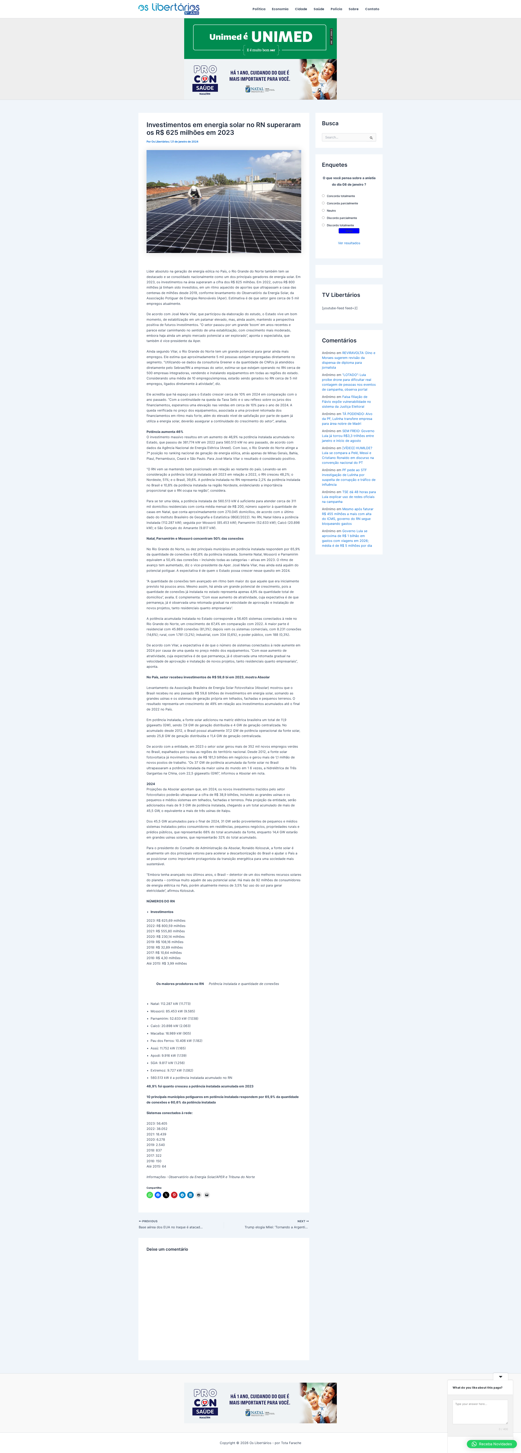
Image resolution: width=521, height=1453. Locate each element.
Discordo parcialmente (342, 218)
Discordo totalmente (340, 225)
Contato (372, 9)
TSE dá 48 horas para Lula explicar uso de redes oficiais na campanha (349, 497)
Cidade (301, 9)
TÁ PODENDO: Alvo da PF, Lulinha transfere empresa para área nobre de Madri (347, 419)
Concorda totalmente (341, 196)
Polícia (336, 9)
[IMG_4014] (260, 79)
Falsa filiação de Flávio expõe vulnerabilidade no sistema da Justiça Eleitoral (346, 401)
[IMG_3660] (260, 38)
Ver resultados (349, 243)
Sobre (354, 9)
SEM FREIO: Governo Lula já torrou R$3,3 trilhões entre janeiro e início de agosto (348, 436)
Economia (280, 9)
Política (259, 9)
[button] (492, 1444)
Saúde (319, 9)
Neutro (331, 210)
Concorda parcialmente (342, 203)
